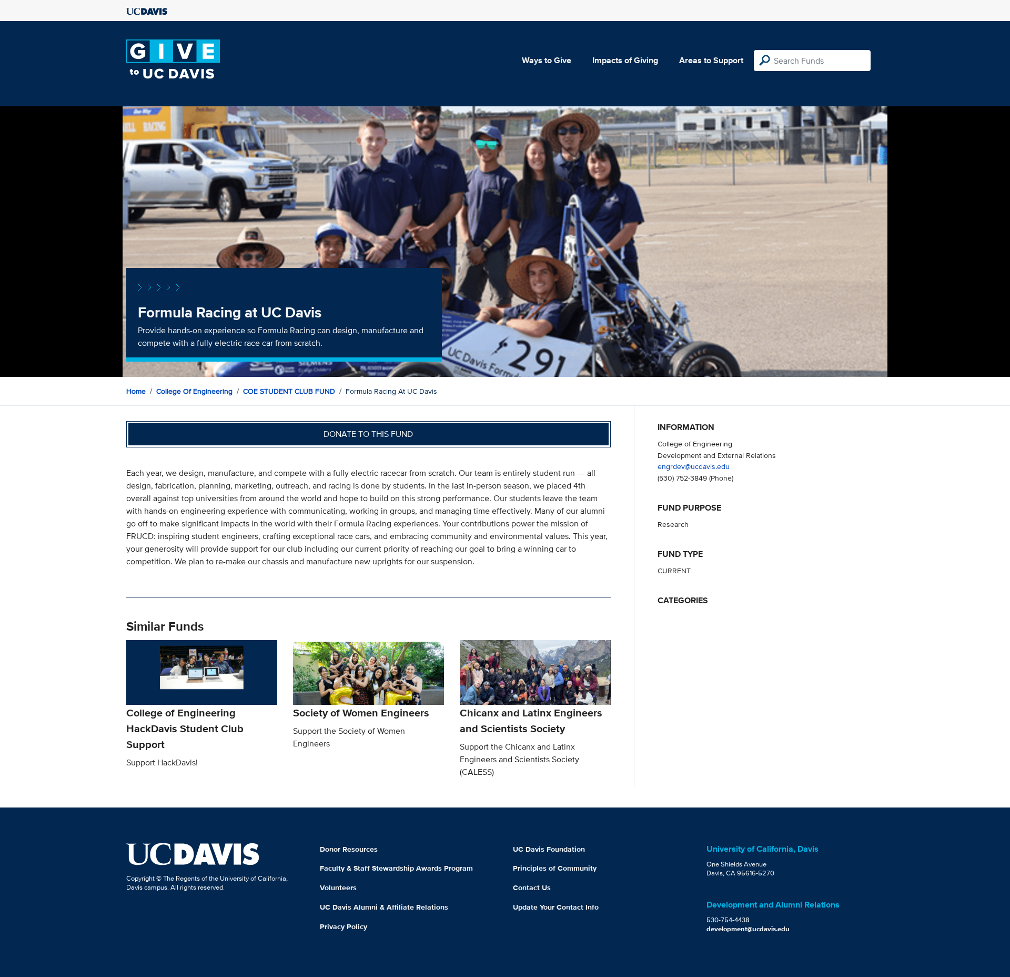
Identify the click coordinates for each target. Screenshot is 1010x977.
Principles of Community (555, 868)
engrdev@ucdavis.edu (694, 466)
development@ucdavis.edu (748, 929)
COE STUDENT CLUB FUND (289, 391)
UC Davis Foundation (549, 849)
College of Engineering (194, 391)
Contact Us (532, 887)
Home (136, 391)
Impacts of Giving (625, 60)
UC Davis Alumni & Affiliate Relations (384, 907)
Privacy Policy (343, 926)
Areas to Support (711, 60)
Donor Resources (349, 849)
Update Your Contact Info (556, 907)
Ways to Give (546, 60)
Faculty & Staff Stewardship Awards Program (396, 868)
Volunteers (338, 887)
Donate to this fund (368, 434)
